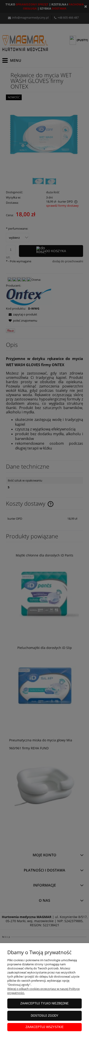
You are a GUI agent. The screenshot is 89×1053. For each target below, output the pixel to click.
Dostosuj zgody (44, 1015)
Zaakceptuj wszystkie (45, 1027)
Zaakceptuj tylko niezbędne (44, 1003)
